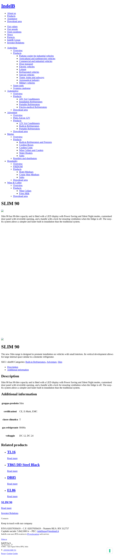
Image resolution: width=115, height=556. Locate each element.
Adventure (12, 112)
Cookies (9, 553)
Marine (10, 134)
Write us (4, 539)
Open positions (14, 32)
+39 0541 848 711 (9, 550)
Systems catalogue (22, 88)
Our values (12, 26)
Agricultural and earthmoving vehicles (37, 58)
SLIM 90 (6, 502)
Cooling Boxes (26, 145)
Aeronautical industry (29, 80)
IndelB (8, 6)
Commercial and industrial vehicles (35, 61)
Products (11, 16)
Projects (11, 37)
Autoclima (12, 47)
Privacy (3, 553)
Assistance (12, 18)
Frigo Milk (24, 193)
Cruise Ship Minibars (29, 174)
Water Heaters (25, 153)
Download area (14, 21)
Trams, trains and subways (31, 77)
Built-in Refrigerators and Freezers (35, 142)
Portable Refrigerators (29, 104)
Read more (12, 458)
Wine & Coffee (14, 182)
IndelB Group (13, 40)
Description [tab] (12, 367)
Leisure (22, 69)
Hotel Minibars (26, 172)
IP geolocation (33, 534)
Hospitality (12, 161)
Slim (60, 362)
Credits (15, 553)
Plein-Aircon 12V (21, 118)
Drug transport (26, 64)
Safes (21, 155)
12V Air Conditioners (29, 123)
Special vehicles (26, 74)
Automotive (12, 91)
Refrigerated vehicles (29, 72)
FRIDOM (18, 166)
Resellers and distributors (25, 158)
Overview (18, 50)
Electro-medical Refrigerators (33, 107)
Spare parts (18, 85)
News (10, 34)
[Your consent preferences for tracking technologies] (110, 551)
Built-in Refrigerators (29, 126)
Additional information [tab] (18, 369)
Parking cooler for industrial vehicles (36, 56)
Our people (12, 29)
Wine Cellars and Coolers (31, 150)
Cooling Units (25, 147)
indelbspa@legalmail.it (48, 531)
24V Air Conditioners (29, 99)
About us (11, 13)
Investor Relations (15, 42)
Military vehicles (27, 83)
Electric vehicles (27, 66)
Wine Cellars (25, 190)
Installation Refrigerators (30, 101)
